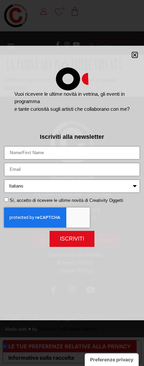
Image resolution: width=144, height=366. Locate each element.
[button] (134, 54)
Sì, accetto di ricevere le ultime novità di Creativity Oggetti (66, 200)
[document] (72, 183)
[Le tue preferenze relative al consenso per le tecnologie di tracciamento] (112, 359)
